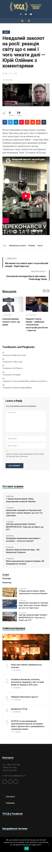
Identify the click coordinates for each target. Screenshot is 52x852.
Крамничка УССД (19, 709)
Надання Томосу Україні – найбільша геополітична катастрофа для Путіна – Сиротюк (38, 325)
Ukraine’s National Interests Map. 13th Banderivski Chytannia (23, 551)
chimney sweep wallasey (22, 388)
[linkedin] (16, 122)
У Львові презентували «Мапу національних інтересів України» (21, 500)
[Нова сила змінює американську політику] (26, 647)
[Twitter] (25, 14)
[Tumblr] (43, 122)
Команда (10, 803)
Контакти (10, 796)
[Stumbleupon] (38, 122)
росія (41, 245)
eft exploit (17, 375)
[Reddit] (32, 122)
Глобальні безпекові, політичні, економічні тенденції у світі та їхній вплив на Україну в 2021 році (27, 682)
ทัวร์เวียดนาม (18, 368)
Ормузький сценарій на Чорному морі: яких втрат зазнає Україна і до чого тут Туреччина (24, 513)
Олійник (32, 245)
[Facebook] (20, 14)
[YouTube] (30, 14)
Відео (6, 32)
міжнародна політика (18, 245)
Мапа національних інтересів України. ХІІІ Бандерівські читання (25, 562)
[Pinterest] (21, 122)
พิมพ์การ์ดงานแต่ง (19, 355)
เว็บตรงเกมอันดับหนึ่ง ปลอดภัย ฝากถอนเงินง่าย (30, 381)
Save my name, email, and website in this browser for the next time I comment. (25, 455)
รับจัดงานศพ (17, 362)
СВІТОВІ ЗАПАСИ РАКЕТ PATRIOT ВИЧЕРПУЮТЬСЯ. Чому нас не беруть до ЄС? (25, 527)
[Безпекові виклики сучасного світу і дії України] (13, 304)
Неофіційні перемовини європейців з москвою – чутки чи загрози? (23, 539)
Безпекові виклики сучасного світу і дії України (11, 322)
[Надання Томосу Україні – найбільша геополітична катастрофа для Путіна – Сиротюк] (38, 304)
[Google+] (27, 122)
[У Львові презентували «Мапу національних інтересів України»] (9, 592)
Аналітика (10, 300)
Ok (27, 848)
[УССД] (26, 6)
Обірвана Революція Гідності (24, 697)
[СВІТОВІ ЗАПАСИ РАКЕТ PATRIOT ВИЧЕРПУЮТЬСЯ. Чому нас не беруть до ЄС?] (9, 616)
